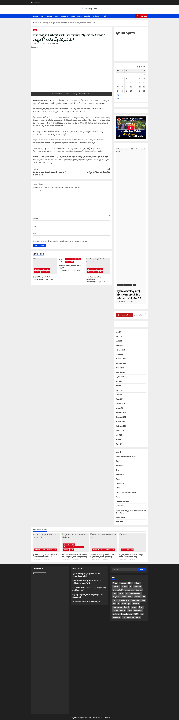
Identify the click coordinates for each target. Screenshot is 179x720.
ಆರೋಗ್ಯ (79, 16)
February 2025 (120, 403)
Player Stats (120, 483)
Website (35, 234)
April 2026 (119, 341)
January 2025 (120, 408)
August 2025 (120, 377)
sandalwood (116, 617)
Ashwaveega (38, 279)
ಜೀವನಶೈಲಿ (87, 16)
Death (115, 600)
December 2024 (121, 412)
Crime (130, 597)
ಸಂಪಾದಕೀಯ (64, 16)
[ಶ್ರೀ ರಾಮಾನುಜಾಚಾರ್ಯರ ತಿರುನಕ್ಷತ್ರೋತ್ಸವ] (98, 266)
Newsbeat (38, 269)
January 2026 (120, 354)
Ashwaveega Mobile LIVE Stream (126, 456)
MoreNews (96, 718)
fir (118, 604)
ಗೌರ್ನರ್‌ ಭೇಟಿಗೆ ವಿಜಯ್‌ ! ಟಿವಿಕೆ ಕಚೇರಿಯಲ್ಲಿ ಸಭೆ (86, 601)
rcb (142, 614)
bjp (130, 586)
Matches (118, 479)
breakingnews (129, 590)
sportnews (130, 617)
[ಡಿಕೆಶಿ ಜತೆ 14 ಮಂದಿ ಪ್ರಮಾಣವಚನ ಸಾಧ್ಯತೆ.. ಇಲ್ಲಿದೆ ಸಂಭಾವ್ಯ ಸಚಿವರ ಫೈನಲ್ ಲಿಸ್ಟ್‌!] (103, 542)
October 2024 (120, 421)
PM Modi (122, 610)
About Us (118, 452)
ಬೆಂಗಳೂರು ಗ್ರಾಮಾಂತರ (69, 547)
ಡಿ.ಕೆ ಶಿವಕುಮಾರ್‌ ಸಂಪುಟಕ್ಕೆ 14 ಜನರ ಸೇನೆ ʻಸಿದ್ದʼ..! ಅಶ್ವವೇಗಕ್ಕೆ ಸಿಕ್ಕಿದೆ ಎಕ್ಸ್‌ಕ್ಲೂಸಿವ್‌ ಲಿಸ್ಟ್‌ (74, 555)
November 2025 (121, 363)
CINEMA (121, 593)
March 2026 (120, 345)
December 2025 (121, 359)
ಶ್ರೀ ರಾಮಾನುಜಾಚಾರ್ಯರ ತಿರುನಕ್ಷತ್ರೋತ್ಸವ (93, 278)
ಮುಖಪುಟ (35, 16)
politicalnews (138, 610)
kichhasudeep (117, 607)
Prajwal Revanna (126, 614)
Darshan (137, 597)
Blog (117, 461)
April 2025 (119, 395)
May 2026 (119, 336)
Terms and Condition (122, 501)
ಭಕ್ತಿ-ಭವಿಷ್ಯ (99, 272)
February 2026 (120, 350)
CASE (114, 593)
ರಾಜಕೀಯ (49, 16)
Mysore (141, 607)
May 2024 (119, 444)
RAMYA (136, 614)
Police (130, 610)
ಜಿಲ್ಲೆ (44, 269)
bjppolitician (137, 586)
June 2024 (119, 439)
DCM (143, 597)
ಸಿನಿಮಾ (73, 16)
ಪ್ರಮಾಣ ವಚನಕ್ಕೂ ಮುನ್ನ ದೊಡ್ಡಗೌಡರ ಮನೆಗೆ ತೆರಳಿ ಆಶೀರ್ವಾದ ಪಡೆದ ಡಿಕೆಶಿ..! (46, 555)
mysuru (115, 610)
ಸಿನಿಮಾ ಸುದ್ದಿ (130, 549)
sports (138, 617)
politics (118, 488)
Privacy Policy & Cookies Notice (126, 492)
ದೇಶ (35, 30)
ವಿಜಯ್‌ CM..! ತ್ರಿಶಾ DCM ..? (41, 277)
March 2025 (120, 399)
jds (129, 604)
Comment (37, 191)
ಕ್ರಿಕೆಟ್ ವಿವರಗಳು (120, 506)
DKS (143, 600)
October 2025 (120, 368)
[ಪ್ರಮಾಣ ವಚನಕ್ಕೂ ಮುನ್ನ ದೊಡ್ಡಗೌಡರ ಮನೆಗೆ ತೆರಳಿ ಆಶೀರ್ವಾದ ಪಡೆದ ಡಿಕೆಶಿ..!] (46, 542)
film (114, 604)
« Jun (117, 98)
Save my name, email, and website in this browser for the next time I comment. (62, 241)
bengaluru (116, 586)
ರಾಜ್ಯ (42, 16)
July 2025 (119, 381)
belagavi (137, 583)
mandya (134, 607)
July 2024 (119, 435)
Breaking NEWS (118, 590)
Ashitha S (37, 43)
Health (124, 604)
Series (118, 497)
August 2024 (120, 430)
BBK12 (130, 583)
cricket (123, 597)
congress (116, 597)
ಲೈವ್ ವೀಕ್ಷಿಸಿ (144, 16)
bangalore (123, 583)
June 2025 (119, 386)
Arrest (115, 583)
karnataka (135, 604)
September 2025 (121, 372)
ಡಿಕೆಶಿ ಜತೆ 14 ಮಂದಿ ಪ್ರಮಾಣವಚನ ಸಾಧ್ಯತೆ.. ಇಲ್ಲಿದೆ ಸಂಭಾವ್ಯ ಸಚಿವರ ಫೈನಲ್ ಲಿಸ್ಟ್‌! (103, 555)
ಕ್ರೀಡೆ (105, 16)
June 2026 (119, 332)
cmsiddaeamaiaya (135, 593)
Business (139, 590)
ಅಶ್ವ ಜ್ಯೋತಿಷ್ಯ (96, 16)
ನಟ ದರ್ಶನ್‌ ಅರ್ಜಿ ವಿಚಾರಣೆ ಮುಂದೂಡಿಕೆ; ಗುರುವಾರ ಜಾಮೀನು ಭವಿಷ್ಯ (49, 172)
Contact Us (119, 522)
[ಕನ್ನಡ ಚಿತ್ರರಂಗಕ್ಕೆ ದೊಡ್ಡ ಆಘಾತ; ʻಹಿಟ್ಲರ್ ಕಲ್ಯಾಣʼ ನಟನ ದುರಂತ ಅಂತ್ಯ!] (132, 542)
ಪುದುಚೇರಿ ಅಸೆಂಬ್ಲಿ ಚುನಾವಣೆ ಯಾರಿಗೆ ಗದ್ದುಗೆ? (70, 266)
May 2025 (119, 390)
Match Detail (120, 474)
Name (35, 219)
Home (117, 470)
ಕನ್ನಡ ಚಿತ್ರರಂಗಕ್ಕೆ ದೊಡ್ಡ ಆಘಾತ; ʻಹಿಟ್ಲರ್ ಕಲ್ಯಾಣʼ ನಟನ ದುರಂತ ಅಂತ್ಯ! (131, 555)
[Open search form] (133, 16)
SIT (124, 617)
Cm (127, 593)
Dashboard (119, 465)
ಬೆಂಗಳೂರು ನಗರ (91, 272)
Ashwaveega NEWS (121, 517)
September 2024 (121, 426)
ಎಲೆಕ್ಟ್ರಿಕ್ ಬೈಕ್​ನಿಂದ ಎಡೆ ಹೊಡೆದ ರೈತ (98, 170)
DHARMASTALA (124, 600)
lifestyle (126, 607)
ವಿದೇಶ (57, 16)
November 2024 (121, 417)
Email (35, 226)
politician (116, 614)
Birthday (124, 586)
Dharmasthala (135, 600)
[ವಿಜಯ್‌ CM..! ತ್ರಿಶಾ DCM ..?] (45, 266)
